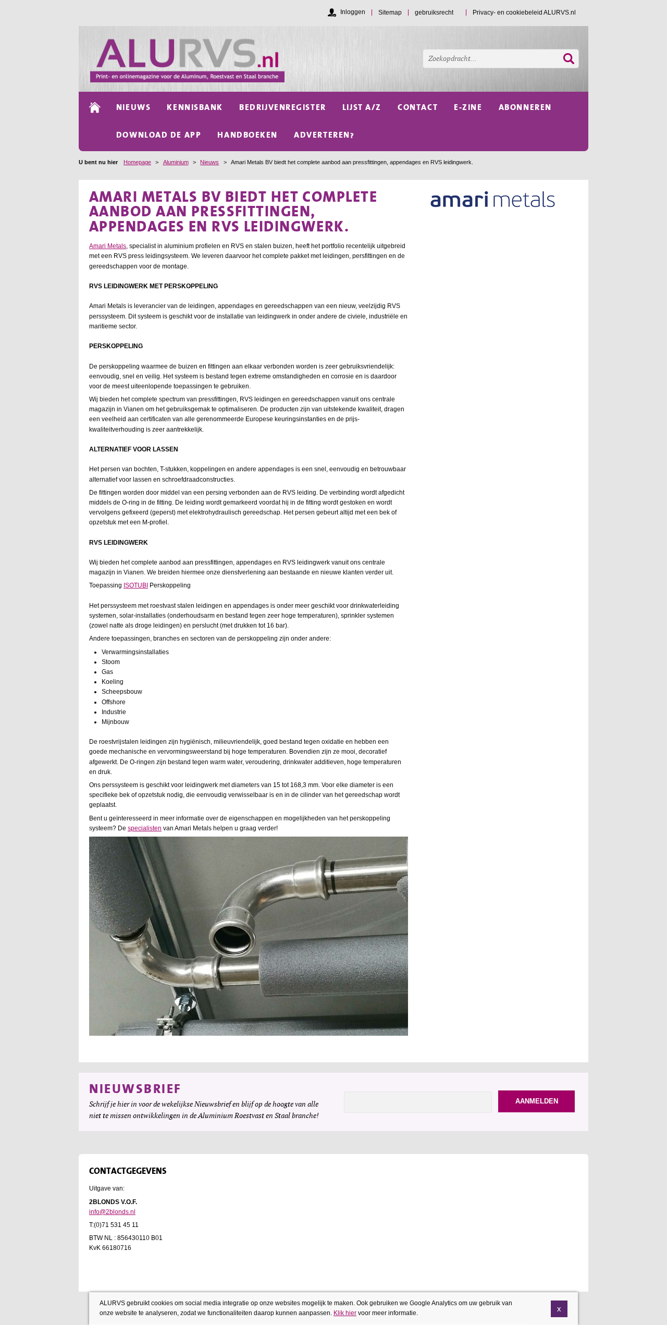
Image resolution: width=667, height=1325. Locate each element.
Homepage (137, 162)
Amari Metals (107, 246)
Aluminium (176, 162)
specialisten (145, 828)
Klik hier (345, 1313)
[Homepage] (339, 58)
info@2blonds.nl (112, 1212)
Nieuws (209, 162)
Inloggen (352, 12)
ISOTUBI (135, 585)
